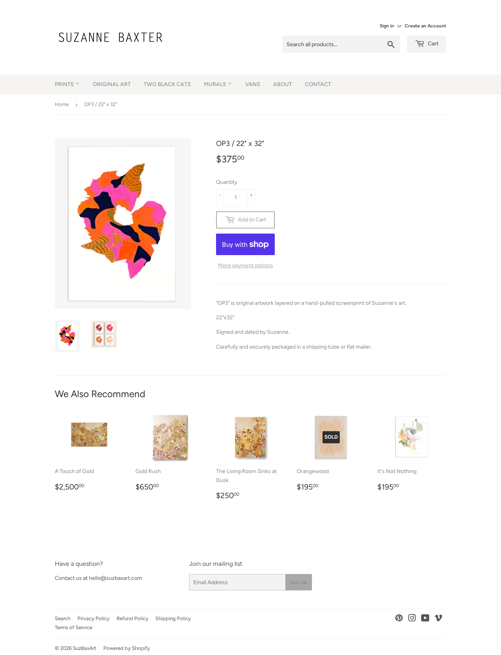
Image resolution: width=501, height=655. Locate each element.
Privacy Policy (93, 618)
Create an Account (425, 26)
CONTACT (318, 84)
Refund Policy (132, 618)
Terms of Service (73, 627)
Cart (432, 43)
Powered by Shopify (126, 648)
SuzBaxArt (84, 648)
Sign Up (298, 582)
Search (62, 618)
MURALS (215, 84)
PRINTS (65, 84)
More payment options (245, 265)
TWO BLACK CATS (167, 84)
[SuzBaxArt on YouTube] (425, 619)
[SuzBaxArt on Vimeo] (438, 619)
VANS (252, 84)
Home (62, 104)
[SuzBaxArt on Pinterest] (399, 619)
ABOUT (282, 84)
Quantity (226, 182)
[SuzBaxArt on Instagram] (412, 619)
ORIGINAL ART (112, 84)
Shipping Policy (173, 618)
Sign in (387, 26)
